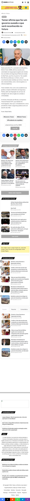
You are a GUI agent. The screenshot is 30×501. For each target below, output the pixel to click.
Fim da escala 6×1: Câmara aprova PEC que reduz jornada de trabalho (22, 183)
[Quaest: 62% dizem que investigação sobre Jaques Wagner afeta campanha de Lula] (7, 154)
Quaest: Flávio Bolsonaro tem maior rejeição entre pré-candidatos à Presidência (22, 163)
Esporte (19, 492)
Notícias (13, 490)
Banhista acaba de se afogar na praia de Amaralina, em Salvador (19, 297)
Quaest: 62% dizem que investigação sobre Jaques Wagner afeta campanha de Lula (7, 163)
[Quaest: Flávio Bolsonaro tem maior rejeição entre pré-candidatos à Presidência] (22, 154)
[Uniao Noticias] (7, 2)
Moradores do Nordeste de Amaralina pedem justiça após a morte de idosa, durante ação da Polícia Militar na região (19, 289)
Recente (13, 309)
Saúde (17, 495)
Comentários (24, 309)
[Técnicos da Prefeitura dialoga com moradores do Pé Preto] (5, 215)
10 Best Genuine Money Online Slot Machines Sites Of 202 (19, 203)
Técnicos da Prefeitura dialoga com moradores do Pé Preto (19, 213)
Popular (4, 309)
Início (4, 13)
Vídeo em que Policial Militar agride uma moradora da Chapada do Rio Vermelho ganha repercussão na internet (20, 279)
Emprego (5, 492)
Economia (18, 490)
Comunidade (7, 490)
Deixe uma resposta (15, 193)
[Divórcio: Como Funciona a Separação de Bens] (5, 263)
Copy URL (15, 128)
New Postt (13, 208)
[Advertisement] (15, 375)
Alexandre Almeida (8, 32)
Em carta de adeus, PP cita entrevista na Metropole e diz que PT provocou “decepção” (19, 228)
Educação (24, 490)
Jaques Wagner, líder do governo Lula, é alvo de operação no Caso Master (7, 181)
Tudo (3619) (15, 236)
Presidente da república (15, 120)
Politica (8, 13)
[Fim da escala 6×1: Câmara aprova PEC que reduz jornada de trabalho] (22, 174)
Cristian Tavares (22, 487)
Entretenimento (12, 492)
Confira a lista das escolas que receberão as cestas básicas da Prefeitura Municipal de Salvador (19, 269)
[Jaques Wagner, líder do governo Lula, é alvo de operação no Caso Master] (7, 174)
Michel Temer (22, 117)
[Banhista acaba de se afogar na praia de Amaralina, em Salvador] (5, 299)
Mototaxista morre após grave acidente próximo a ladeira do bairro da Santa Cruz (18, 221)
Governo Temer (9, 117)
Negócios (24, 492)
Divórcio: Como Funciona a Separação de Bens (17, 262)
